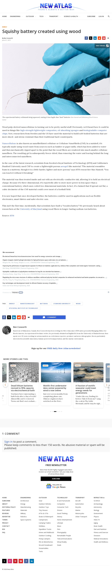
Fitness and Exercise (101, 532)
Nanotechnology (27, 303)
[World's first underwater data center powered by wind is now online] (56, 372)
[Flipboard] (103, 38)
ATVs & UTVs (43, 513)
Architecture (24, 501)
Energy (4, 27)
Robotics (23, 517)
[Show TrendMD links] (108, 292)
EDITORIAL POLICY (9, 507)
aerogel (64, 166)
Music (59, 526)
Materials (23, 510)
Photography (61, 532)
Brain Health (98, 526)
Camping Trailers (45, 523)
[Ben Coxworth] (6, 330)
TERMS (4, 520)
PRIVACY (5, 523)
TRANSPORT (53, 16)
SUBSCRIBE (91, 16)
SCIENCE (97, 501)
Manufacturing (25, 507)
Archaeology (98, 504)
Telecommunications (64, 539)
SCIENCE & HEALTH (71, 16)
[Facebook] (86, 38)
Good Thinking (62, 513)
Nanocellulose (9, 143)
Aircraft (77, 501)
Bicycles (78, 507)
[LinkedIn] (95, 38)
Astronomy (98, 507)
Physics (96, 517)
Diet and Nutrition (100, 529)
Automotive (79, 504)
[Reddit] (99, 38)
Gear (40, 501)
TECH (41, 16)
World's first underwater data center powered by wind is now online (54, 388)
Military (23, 513)
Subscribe (56, 479)
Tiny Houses (43, 510)
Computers (61, 504)
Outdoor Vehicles (45, 504)
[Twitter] (90, 38)
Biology (96, 510)
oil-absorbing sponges (68, 130)
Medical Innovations (101, 539)
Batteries (44, 303)
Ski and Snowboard (45, 545)
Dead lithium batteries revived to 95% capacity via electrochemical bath (23, 388)
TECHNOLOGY (62, 498)
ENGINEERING (15, 16)
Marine (77, 510)
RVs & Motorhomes (46, 542)
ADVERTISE (6, 517)
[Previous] (5, 385)
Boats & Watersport (46, 517)
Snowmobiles (43, 548)
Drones (59, 510)
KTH (12, 215)
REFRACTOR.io (99, 498)
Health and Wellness (101, 542)
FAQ (3, 532)
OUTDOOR (30, 16)
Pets (58, 529)
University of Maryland (31, 209)
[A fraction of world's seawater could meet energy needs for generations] (88, 372)
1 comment (51, 317)
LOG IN (101, 16)
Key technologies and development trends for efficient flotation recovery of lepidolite (29, 283)
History (59, 517)
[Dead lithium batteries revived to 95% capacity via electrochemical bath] (24, 372)
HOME (4, 16)
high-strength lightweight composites (38, 130)
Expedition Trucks (45, 529)
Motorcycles (79, 513)
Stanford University (61, 303)
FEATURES (6, 510)
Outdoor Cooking (45, 536)
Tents (41, 551)
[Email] (108, 38)
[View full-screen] (107, 45)
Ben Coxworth (20, 327)
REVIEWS (5, 513)
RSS (3, 529)
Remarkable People (64, 536)
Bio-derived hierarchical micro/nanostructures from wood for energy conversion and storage (31, 256)
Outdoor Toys (44, 507)
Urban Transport (81, 517)
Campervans (43, 520)
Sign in (8, 441)
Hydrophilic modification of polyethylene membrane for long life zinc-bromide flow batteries (31, 271)
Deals (59, 545)
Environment (98, 513)
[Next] (106, 385)
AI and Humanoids (63, 501)
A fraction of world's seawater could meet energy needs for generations (85, 389)
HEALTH (97, 520)
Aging (96, 523)
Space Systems (25, 520)
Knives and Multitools (46, 532)
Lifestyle (60, 523)
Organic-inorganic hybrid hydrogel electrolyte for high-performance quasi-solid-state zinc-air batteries (34, 260)
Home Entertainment (64, 520)
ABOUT (5, 504)
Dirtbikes (42, 526)
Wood (78, 303)
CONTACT (6, 526)
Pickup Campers (44, 539)
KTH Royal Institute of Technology (23, 308)
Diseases (97, 536)
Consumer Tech (62, 507)
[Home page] (56, 6)
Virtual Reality (62, 542)
